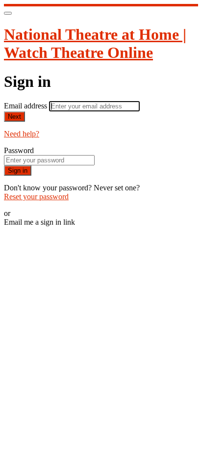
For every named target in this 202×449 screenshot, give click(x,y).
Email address (26, 106)
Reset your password (36, 196)
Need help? (21, 134)
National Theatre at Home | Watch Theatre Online (95, 43)
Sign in (17, 170)
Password (19, 150)
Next (14, 116)
